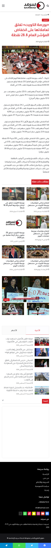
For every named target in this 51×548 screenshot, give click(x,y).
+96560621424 (44, 502)
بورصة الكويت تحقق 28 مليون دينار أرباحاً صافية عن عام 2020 (13, 235)
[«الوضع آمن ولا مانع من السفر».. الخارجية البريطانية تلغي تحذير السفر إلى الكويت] (42, 376)
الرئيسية (44, 15)
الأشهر (14, 330)
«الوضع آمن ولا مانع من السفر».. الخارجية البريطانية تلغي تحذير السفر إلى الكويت (18, 377)
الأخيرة (37, 330)
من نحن (46, 478)
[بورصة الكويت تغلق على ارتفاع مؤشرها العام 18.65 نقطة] (13, 193)
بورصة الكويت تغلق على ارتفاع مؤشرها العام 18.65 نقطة (13, 205)
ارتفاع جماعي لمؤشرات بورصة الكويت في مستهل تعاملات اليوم (38, 205)
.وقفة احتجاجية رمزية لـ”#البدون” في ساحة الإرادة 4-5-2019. (40, 321)
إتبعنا (45, 401)
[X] (20, 513)
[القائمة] (3, 7)
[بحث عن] (47, 7)
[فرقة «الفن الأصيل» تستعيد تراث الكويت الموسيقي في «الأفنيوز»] (42, 341)
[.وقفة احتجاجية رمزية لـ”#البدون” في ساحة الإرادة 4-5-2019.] (38, 309)
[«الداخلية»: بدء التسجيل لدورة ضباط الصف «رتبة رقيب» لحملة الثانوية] (42, 390)
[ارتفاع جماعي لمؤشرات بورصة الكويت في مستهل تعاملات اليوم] (38, 193)
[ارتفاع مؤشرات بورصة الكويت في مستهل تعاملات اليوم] (38, 222)
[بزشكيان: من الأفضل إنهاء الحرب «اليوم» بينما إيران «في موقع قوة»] (42, 352)
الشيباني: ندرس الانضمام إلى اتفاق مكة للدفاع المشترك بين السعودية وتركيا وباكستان (18, 363)
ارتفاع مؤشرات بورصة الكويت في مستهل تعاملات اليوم (40, 233)
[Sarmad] (34, 6)
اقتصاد (37, 15)
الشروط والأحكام (42, 482)
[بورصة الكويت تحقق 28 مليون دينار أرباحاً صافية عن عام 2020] (13, 222)
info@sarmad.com (42, 508)
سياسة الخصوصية (42, 486)
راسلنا (46, 490)
